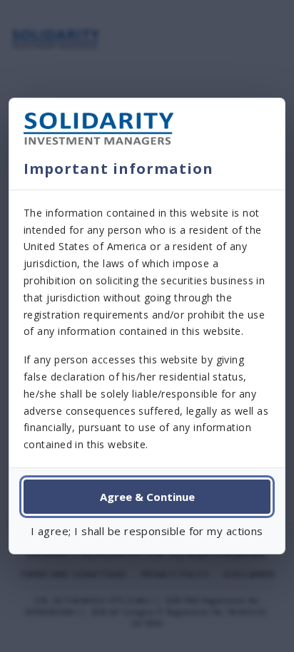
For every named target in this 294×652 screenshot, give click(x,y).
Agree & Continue (147, 497)
